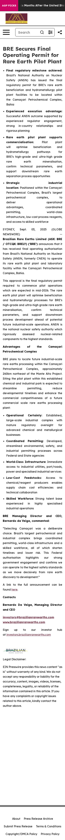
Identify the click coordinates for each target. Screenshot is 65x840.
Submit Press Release (18, 826)
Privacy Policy (50, 834)
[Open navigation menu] (6, 32)
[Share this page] (59, 32)
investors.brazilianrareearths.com (28, 634)
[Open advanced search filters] (50, 32)
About (16, 818)
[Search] (42, 32)
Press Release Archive (38, 818)
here (14, 589)
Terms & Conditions (48, 826)
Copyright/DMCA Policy (21, 834)
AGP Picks (9, 5)
